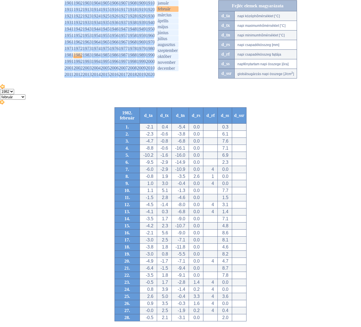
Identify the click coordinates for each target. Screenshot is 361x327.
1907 (123, 3)
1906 (114, 3)
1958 (132, 35)
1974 (96, 48)
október (164, 56)
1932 (78, 22)
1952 (78, 35)
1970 (150, 42)
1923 (87, 16)
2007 (123, 68)
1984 (96, 55)
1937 (123, 22)
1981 (69, 55)
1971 (69, 48)
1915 (105, 9)
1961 (69, 42)
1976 (114, 48)
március (164, 14)
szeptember (168, 50)
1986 (114, 55)
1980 (150, 48)
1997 (123, 61)
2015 (105, 74)
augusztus (166, 44)
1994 (96, 61)
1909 (141, 3)
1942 (78, 29)
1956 (114, 35)
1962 (78, 42)
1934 (96, 22)
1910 (150, 3)
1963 (87, 42)
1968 (132, 42)
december (166, 68)
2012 (78, 74)
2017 (123, 74)
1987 (123, 55)
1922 (78, 16)
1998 (132, 61)
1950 (150, 29)
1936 (114, 22)
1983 (87, 55)
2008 (132, 68)
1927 (123, 16)
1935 (105, 22)
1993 (87, 61)
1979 (141, 48)
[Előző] (2, 87)
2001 (69, 68)
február (164, 8)
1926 (114, 16)
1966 (114, 42)
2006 (114, 68)
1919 (141, 9)
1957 (123, 35)
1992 (78, 61)
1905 (105, 3)
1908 (132, 3)
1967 (123, 42)
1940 (150, 22)
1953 (87, 35)
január (163, 3)
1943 (87, 29)
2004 (96, 68)
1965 (105, 42)
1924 (96, 16)
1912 (78, 9)
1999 (141, 61)
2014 (96, 74)
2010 (150, 68)
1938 (132, 22)
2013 (87, 74)
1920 (150, 9)
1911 (69, 9)
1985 (105, 55)
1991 (69, 61)
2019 (141, 74)
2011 (69, 74)
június (163, 32)
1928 (132, 16)
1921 (69, 16)
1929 (141, 16)
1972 (78, 48)
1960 (150, 35)
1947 (123, 29)
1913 (87, 9)
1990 (150, 55)
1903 (87, 3)
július (162, 38)
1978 (132, 48)
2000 (150, 61)
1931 (69, 22)
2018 (132, 74)
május (163, 26)
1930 (150, 16)
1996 (114, 61)
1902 (78, 3)
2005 (105, 68)
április (163, 20)
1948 (132, 29)
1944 (96, 29)
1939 (141, 22)
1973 (87, 48)
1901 (69, 3)
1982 (78, 55)
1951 (69, 35)
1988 (132, 55)
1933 (87, 22)
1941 (69, 29)
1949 (141, 29)
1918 (132, 9)
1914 (96, 9)
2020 (150, 74)
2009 (141, 68)
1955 (105, 35)
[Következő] (2, 103)
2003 (87, 68)
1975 (105, 48)
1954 (96, 35)
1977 (123, 48)
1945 (105, 29)
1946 (114, 29)
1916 (114, 9)
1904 (96, 3)
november (166, 62)
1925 (105, 16)
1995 (105, 61)
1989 (141, 55)
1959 (141, 35)
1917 (123, 9)
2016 (114, 74)
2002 (78, 68)
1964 (96, 42)
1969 (141, 42)
